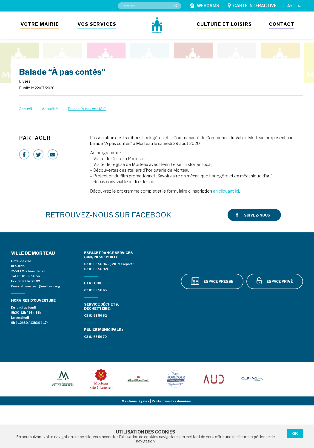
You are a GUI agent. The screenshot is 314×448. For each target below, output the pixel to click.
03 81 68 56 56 (28, 276)
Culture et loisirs (224, 24)
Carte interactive (255, 5)
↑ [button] (305, 421)
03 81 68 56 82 (95, 315)
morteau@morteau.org (42, 286)
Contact (281, 24)
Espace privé (279, 281)
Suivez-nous (257, 215)
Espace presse (218, 281)
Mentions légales (136, 401)
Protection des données (171, 401)
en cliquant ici (226, 191)
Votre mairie (39, 24)
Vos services (96, 24)
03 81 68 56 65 (95, 290)
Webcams (208, 5)
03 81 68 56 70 (95, 336)
